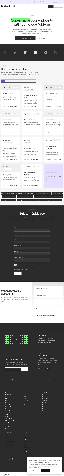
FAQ (25, 449)
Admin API (44, 392)
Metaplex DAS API (9, 418)
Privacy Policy (47, 462)
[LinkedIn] (12, 459)
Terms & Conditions (9, 445)
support (19, 299)
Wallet (25, 404)
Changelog (44, 410)
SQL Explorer (7, 414)
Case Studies (26, 437)
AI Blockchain (27, 396)
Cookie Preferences (28, 455)
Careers (25, 445)
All (3, 81)
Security (33, 81)
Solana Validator (8, 410)
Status (43, 408)
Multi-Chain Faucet (46, 404)
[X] (6, 459)
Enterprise (26, 392)
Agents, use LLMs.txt (55, 379)
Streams (7, 396)
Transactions (26, 81)
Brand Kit (26, 443)
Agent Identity (8, 426)
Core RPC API (8, 394)
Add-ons (7, 424)
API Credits (44, 400)
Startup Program (27, 451)
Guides (43, 396)
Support (44, 406)
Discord (44, 402)
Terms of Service (35, 267)
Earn (6, 428)
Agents (6, 435)
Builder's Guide (45, 398)
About (25, 435)
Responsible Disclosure (10, 441)
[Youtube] (15, 459)
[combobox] (7, 475)
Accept (45, 470)
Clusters (6, 402)
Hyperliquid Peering (9, 406)
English (7, 474)
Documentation (45, 394)
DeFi (25, 398)
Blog (25, 439)
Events (25, 441)
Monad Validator (8, 412)
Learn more (55, 1)
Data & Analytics (17, 81)
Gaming (25, 406)
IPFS (6, 400)
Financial (25, 402)
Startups (25, 394)
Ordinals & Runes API (9, 420)
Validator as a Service (9, 408)
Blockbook (7, 416)
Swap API (7, 422)
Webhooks (7, 398)
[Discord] (9, 459)
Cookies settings (35, 470)
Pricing (6, 392)
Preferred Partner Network (29, 453)
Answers (7, 437)
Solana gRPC (8, 404)
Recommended (8, 81)
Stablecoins (26, 400)
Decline (55, 470)
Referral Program (27, 447)
